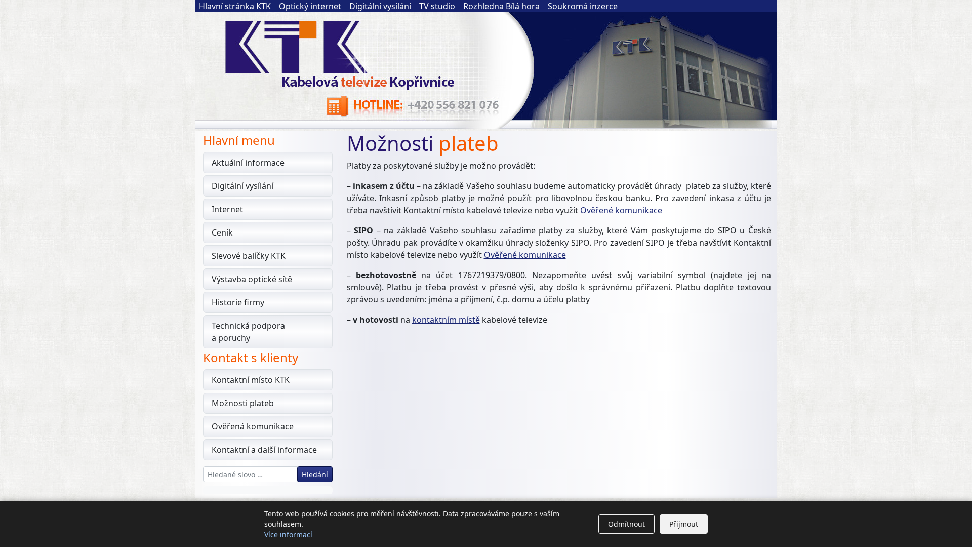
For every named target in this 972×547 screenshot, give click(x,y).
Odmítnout (626, 524)
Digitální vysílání (380, 6)
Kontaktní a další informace (264, 449)
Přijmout (683, 524)
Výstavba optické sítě (252, 279)
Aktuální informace (248, 162)
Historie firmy (238, 302)
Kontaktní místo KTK (251, 379)
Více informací (288, 534)
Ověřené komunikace (621, 210)
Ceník (222, 232)
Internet (227, 209)
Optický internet (310, 6)
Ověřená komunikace (253, 426)
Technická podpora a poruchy (248, 331)
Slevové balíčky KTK (249, 255)
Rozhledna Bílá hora (501, 6)
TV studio (437, 6)
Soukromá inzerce (583, 6)
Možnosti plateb (243, 403)
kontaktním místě (446, 319)
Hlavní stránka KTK (235, 6)
